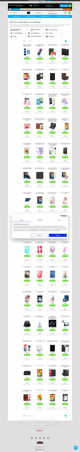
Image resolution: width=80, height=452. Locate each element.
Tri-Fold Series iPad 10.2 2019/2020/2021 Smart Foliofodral (52, 45)
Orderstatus (38, 422)
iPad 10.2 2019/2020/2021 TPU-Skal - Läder (52, 267)
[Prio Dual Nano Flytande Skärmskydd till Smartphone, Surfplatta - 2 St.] (40, 55)
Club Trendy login (51, 6)
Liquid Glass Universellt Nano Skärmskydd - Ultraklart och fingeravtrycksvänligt (27, 45)
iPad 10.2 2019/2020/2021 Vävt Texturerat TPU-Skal (52, 366)
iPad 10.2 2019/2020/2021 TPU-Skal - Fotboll (27, 267)
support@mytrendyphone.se (52, 419)
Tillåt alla (58, 235)
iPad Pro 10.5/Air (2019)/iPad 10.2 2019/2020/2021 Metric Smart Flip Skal (40, 119)
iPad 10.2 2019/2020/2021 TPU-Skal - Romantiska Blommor (27, 292)
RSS (19, 425)
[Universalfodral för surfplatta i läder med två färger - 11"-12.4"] (65, 302)
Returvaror (29, 422)
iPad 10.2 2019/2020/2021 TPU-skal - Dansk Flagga (40, 242)
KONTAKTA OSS (69, 2)
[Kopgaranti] (40, 443)
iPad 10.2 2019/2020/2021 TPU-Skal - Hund (65, 193)
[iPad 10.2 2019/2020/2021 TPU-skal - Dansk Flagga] (40, 252)
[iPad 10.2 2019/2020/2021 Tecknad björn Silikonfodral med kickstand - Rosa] (65, 178)
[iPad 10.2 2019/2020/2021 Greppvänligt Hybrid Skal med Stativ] (65, 376)
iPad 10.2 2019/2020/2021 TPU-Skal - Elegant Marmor (52, 193)
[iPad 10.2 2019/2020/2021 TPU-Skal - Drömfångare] (52, 252)
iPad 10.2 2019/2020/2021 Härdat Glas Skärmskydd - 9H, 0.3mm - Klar (27, 70)
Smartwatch (60, 9)
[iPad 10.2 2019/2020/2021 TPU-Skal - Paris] (65, 277)
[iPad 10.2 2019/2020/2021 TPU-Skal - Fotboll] (27, 277)
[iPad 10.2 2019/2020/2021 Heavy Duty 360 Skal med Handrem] (27, 178)
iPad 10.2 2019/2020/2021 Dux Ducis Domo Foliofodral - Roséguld (27, 119)
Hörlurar (14, 36)
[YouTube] (44, 438)
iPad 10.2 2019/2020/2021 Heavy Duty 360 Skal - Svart (40, 69)
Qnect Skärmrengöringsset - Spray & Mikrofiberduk (39, 316)
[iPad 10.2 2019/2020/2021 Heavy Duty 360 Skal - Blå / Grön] (40, 104)
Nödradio (53, 9)
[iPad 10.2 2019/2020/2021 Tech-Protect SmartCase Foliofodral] (40, 178)
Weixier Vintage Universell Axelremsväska (27, 316)
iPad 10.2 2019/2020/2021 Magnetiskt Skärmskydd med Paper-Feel (52, 169)
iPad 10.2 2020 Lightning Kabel (35, 30)
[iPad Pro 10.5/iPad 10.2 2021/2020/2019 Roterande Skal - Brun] (27, 401)
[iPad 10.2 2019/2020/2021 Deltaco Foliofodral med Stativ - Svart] (65, 154)
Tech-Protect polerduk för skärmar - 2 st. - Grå (39, 341)
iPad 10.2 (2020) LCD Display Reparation (65, 390)
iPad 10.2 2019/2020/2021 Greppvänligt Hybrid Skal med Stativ (65, 366)
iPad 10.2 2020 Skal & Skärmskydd (17, 30)
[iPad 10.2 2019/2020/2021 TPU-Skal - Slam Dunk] (52, 302)
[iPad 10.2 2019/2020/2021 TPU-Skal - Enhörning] (65, 252)
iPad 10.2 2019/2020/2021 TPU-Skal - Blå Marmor (27, 242)
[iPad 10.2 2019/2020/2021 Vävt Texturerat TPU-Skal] (52, 376)
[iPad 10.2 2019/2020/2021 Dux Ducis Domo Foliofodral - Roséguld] (27, 129)
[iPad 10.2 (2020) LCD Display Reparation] (65, 401)
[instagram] (48, 438)
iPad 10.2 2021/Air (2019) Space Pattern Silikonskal (27, 193)
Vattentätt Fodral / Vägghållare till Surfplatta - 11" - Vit (65, 316)
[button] (69, 13)
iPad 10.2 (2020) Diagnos (40, 365)
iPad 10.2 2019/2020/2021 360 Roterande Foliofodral (65, 45)
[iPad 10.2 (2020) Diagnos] (40, 376)
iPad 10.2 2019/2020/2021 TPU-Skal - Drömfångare (52, 242)
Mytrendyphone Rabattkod (48, 425)
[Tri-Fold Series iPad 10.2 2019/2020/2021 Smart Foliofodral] (52, 55)
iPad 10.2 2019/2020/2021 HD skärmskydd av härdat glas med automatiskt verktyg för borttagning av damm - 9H (52, 95)
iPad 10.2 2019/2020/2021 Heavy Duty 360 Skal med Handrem (27, 168)
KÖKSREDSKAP (47, 9)
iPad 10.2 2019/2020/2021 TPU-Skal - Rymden (40, 292)
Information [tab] (40, 220)
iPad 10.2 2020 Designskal (36, 36)
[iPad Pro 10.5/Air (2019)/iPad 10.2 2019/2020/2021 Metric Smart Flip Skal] (40, 129)
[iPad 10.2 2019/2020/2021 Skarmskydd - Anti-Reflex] (40, 203)
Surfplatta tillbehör (38, 9)
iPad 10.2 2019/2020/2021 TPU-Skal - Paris (65, 267)
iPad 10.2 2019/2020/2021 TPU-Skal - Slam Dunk (52, 292)
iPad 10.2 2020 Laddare (53, 29)
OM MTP (51, 2)
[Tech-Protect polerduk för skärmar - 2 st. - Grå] (40, 351)
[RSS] (40, 438)
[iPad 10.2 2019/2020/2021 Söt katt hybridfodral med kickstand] (40, 154)
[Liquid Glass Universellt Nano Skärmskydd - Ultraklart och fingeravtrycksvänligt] (27, 55)
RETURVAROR (41, 2)
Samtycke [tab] (21, 220)
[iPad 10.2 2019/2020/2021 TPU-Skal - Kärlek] (40, 277)
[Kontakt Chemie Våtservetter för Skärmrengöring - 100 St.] (27, 351)
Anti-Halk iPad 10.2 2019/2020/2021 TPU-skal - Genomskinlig (65, 119)
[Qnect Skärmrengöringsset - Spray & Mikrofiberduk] (40, 327)
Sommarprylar (67, 9)
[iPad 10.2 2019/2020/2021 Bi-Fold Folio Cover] (65, 80)
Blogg (66, 422)
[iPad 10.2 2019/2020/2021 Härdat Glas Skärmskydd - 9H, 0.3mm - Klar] (27, 80)
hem (13, 422)
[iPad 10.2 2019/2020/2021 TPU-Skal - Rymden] (40, 302)
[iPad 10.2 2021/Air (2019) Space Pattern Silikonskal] (27, 203)
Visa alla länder (40, 433)
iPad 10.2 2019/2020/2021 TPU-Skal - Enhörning (65, 242)
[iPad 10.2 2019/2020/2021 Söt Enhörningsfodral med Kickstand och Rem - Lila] (65, 104)
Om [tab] (59, 220)
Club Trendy (56, 2)
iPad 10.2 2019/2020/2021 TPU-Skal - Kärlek (40, 267)
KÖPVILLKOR (60, 425)
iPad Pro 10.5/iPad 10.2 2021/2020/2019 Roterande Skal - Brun (27, 391)
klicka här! (49, 0)
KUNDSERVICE (47, 2)
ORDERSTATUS (50, 5)
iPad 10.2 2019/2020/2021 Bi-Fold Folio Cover (65, 69)
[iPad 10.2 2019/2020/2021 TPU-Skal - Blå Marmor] (27, 252)
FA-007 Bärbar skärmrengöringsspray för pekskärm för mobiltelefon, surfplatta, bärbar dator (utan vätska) (52, 318)
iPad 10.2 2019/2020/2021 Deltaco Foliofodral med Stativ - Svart (65, 143)
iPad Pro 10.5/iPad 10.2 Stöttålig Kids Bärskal (27, 94)
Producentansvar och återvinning (40, 428)
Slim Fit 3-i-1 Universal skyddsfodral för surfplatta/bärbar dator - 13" (65, 341)
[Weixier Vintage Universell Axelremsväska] (27, 327)
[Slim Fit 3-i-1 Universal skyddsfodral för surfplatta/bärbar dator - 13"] (65, 351)
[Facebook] (32, 438)
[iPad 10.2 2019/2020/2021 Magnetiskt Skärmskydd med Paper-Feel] (52, 178)
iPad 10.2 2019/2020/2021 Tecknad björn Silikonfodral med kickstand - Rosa (65, 169)
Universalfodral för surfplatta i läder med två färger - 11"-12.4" (65, 292)
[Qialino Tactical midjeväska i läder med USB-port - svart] (27, 376)
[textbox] (20, 13)
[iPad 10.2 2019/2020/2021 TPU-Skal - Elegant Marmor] (52, 203)
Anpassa (39, 235)
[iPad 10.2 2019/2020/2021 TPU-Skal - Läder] (52, 277)
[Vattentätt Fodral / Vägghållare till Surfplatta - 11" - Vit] (65, 327)
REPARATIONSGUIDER (62, 2)
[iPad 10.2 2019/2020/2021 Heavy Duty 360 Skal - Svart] (40, 80)
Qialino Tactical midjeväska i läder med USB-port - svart (27, 366)
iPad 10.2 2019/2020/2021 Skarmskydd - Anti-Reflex (40, 193)
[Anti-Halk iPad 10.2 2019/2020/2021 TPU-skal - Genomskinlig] (65, 129)
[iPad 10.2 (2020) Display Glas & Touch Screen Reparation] (52, 401)
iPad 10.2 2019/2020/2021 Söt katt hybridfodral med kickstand (40, 143)
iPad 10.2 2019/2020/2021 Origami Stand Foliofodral (52, 69)
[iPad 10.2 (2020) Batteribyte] (40, 401)
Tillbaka (11, 19)
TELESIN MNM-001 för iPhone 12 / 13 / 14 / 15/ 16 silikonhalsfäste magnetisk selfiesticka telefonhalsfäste (52, 144)
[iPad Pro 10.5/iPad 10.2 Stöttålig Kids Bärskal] (27, 104)
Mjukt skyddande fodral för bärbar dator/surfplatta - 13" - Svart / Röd (52, 341)
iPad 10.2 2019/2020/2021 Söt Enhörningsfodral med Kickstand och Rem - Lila (65, 95)
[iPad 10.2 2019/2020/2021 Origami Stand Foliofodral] (52, 80)
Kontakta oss (26, 425)
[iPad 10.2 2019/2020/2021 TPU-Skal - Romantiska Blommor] (27, 302)
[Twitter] (36, 438)
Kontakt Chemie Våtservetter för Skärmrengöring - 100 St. (27, 341)
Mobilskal (22, 9)
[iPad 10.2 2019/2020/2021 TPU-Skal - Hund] (65, 203)
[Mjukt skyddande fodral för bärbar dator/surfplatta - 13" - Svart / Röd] (52, 351)
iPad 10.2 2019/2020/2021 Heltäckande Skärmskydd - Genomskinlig (27, 144)
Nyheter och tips (36, 425)
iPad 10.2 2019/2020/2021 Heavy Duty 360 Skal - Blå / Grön (40, 94)
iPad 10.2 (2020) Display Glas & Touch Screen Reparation (52, 390)
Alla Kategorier (15, 9)
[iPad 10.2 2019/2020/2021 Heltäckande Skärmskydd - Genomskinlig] (27, 154)
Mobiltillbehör (29, 9)
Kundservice (20, 422)
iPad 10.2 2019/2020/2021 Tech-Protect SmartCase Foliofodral (40, 168)
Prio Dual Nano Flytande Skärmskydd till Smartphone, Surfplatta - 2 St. (39, 45)
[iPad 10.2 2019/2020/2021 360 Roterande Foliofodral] (65, 55)
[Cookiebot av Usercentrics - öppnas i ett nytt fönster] (61, 216)
